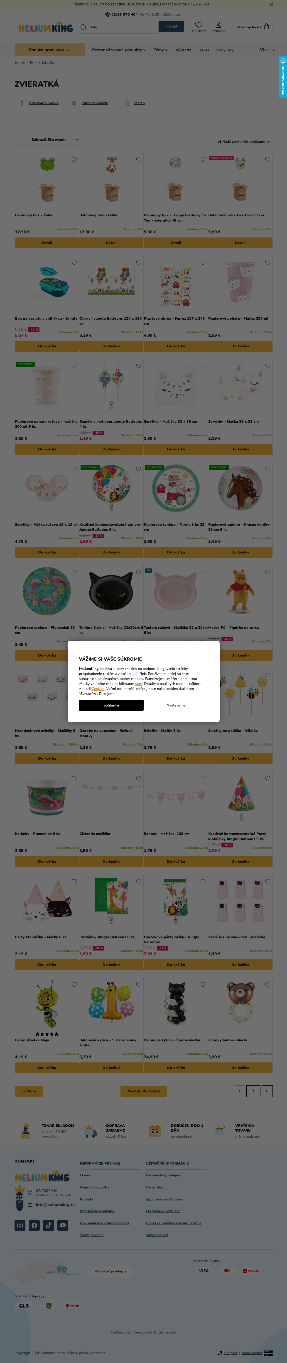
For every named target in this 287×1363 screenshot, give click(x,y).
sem (138, 683)
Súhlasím (111, 705)
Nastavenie (176, 705)
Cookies (98, 688)
